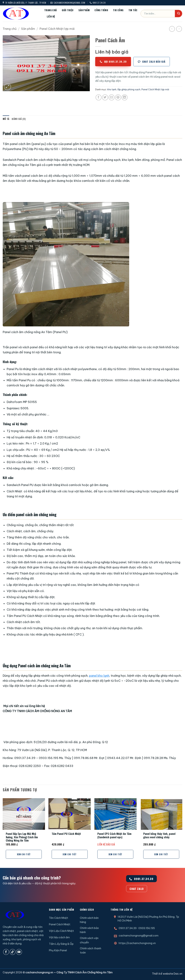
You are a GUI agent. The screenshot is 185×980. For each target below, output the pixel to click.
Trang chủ (50, 10)
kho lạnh (111, 89)
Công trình (101, 10)
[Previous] (3, 833)
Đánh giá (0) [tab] (19, 119)
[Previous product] (179, 29)
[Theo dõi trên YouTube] (19, 952)
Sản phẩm (84, 10)
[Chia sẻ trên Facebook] (99, 97)
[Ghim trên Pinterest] (118, 97)
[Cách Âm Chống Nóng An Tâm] (21, 13)
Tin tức (132, 10)
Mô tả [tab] (6, 119)
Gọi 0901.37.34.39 (115, 61)
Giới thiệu (68, 10)
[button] (7, 86)
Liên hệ (51, 16)
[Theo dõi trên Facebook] (6, 952)
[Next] (182, 833)
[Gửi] (178, 13)
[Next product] (172, 29)
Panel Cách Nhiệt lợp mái (57, 29)
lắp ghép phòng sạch (128, 89)
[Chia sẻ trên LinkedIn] (125, 97)
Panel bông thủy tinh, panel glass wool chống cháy (159, 835)
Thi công (118, 10)
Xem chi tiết (24, 854)
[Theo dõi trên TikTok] (13, 952)
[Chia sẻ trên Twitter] (105, 97)
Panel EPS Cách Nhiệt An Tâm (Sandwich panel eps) (114, 835)
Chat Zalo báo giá (153, 61)
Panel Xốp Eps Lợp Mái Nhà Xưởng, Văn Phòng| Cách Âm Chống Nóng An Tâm (22, 837)
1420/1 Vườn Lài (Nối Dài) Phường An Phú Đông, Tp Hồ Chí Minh (148, 918)
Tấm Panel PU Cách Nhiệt (66, 834)
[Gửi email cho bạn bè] (112, 97)
